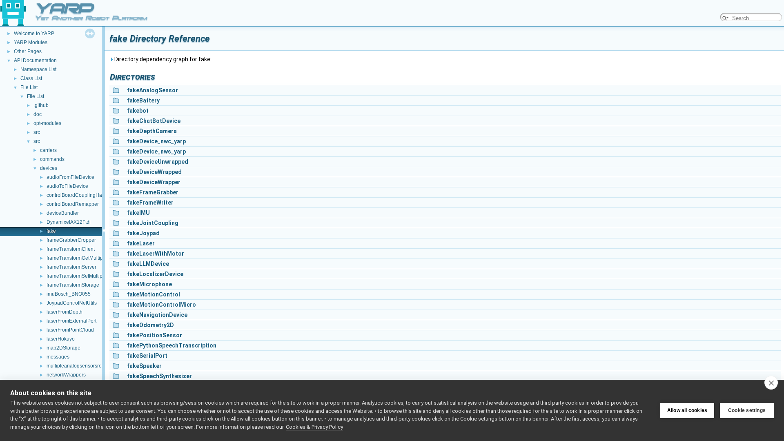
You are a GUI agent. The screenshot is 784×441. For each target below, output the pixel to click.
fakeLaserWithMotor (155, 253)
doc (37, 114)
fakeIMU (138, 212)
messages (58, 357)
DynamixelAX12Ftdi (69, 222)
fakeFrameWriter (150, 202)
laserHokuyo (61, 339)
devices (48, 168)
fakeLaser (141, 243)
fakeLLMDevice (148, 264)
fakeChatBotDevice (153, 121)
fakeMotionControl (153, 294)
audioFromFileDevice (70, 177)
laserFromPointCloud (70, 330)
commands (52, 159)
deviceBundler (63, 213)
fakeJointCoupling (152, 223)
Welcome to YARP (34, 33)
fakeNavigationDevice (157, 315)
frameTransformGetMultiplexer (80, 258)
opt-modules (47, 123)
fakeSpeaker (144, 366)
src (36, 132)
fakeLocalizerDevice (155, 274)
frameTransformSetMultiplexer (80, 276)
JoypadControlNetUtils (72, 303)
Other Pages (28, 51)
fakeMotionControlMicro (161, 304)
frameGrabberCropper (71, 240)
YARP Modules (30, 42)
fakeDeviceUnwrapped (157, 161)
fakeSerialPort (147, 355)
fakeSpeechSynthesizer (159, 376)
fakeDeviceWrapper (153, 182)
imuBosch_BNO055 (69, 294)
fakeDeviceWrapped (154, 172)
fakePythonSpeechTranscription (171, 345)
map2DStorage (63, 348)
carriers (48, 150)
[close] (771, 383)
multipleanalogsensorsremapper (83, 366)
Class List (31, 78)
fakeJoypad (143, 233)
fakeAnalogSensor (152, 90)
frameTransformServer (71, 267)
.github (41, 105)
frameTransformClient (71, 249)
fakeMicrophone (149, 284)
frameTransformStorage (73, 285)
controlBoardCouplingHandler (80, 195)
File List (29, 87)
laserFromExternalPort (71, 321)
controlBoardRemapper (73, 204)
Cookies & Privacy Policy (314, 427)
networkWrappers (66, 375)
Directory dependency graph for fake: (162, 59)
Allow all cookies (687, 410)
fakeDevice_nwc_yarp (156, 141)
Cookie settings (747, 410)
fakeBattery (143, 100)
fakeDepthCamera (152, 131)
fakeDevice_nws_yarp (156, 151)
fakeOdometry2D (150, 325)
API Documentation (35, 60)
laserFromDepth (64, 312)
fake (51, 231)
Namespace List (38, 69)
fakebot (138, 110)
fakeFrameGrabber (152, 192)
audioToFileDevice (67, 186)
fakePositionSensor (154, 335)
